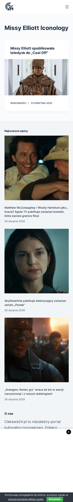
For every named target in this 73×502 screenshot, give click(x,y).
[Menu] (67, 7)
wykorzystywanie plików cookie (25, 499)
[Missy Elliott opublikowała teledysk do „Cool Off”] (36, 77)
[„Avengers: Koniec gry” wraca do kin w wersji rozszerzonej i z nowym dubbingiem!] (36, 350)
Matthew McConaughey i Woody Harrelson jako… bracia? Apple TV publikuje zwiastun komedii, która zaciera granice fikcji (36, 211)
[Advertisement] (36, 465)
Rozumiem (55, 499)
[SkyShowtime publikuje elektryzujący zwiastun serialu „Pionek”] (36, 261)
